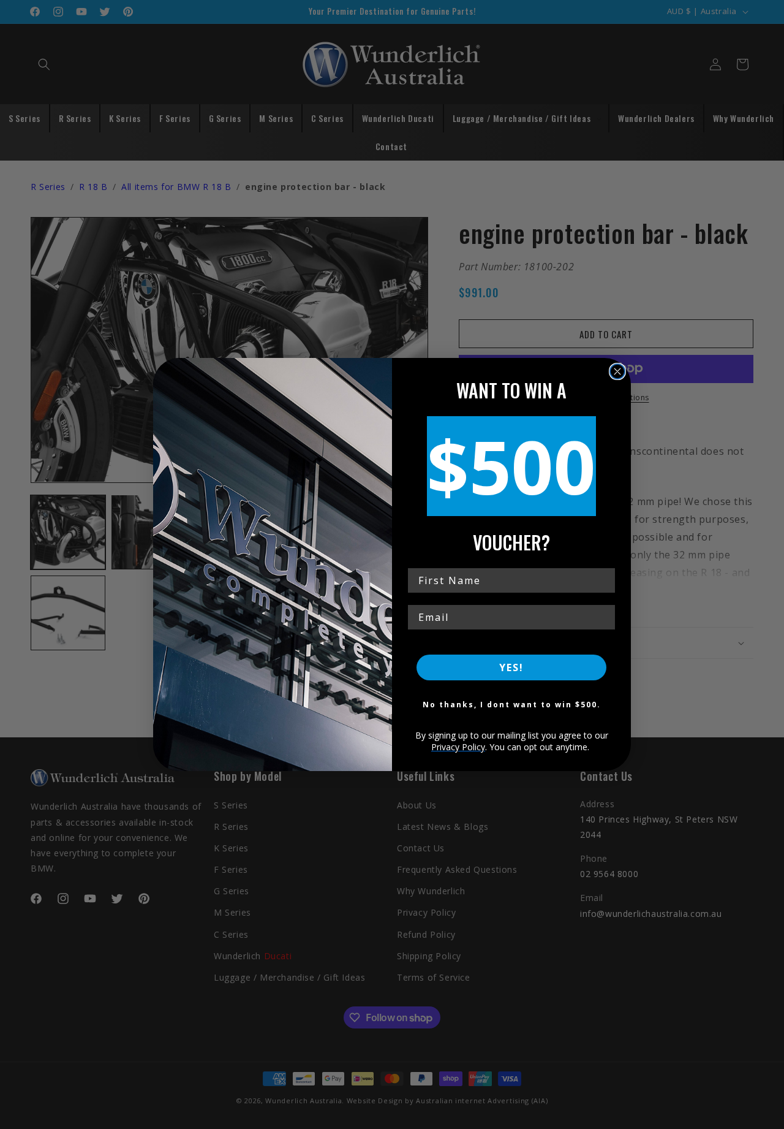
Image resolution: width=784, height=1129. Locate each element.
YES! (511, 667)
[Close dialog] (617, 371)
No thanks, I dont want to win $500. (512, 704)
